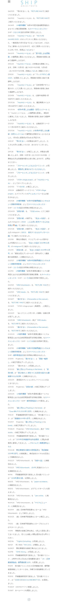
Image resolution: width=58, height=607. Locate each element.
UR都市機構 (21, 25)
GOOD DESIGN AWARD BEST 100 (27, 580)
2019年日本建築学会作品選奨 (27, 439)
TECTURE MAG (36, 11)
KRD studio (21, 292)
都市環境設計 (18, 355)
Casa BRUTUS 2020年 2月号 (21, 411)
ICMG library (21, 552)
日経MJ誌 (38, 460)
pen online (39, 496)
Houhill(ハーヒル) (24, 36)
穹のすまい (20, 141)
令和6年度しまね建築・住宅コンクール (33, 109)
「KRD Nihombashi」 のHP (25, 467)
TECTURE (15, 324)
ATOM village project (25, 180)
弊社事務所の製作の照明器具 (27, 450)
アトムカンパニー (35, 194)
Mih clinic (27, 545)
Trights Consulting (24, 541)
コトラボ (16, 208)
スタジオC (17, 32)
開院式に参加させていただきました (31, 169)
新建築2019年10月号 (22, 418)
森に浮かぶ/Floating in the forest (29, 369)
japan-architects (40, 481)
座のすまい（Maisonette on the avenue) (33, 299)
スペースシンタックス (38, 29)
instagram (17, 246)
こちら (27, 50)
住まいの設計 (41, 218)
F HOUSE (20, 187)
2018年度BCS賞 (17, 478)
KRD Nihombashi (23, 285)
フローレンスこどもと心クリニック (30, 166)
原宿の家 (20, 211)
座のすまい (30, 359)
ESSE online (35, 211)
